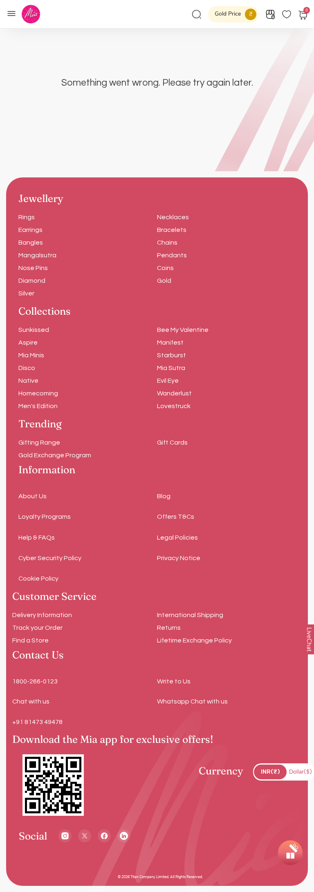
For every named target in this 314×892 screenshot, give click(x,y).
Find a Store (30, 640)
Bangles (30, 242)
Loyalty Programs (44, 516)
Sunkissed (33, 330)
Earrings (30, 230)
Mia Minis (31, 355)
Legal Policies (177, 537)
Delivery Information (42, 615)
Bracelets (171, 230)
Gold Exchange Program (54, 455)
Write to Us (174, 681)
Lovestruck (174, 406)
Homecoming (38, 393)
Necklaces (173, 217)
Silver (26, 293)
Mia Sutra (171, 368)
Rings (26, 217)
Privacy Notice (178, 558)
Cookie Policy (38, 578)
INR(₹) (270, 771)
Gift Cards (172, 442)
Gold (164, 280)
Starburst (171, 355)
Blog (163, 496)
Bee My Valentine (183, 330)
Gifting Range (39, 442)
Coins (165, 268)
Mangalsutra (37, 255)
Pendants (172, 255)
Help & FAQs (36, 537)
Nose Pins (33, 268)
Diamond (31, 280)
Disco (26, 368)
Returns (169, 627)
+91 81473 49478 (37, 722)
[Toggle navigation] (14, 12)
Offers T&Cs (175, 516)
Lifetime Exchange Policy (194, 640)
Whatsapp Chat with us (192, 701)
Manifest (170, 342)
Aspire (28, 342)
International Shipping (190, 615)
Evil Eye (168, 380)
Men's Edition (38, 406)
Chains (167, 242)
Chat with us (30, 701)
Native (28, 380)
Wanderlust (174, 393)
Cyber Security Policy (49, 558)
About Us (32, 496)
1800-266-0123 (35, 681)
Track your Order (37, 627)
